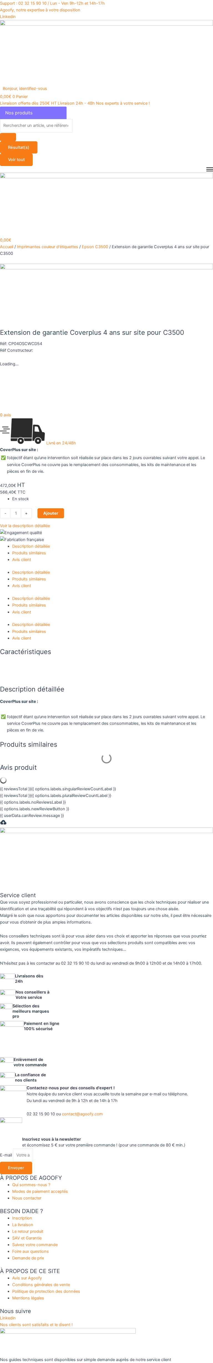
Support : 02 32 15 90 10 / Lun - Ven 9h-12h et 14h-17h (52, 3)
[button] (28, 88)
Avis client (21, 559)
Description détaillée (31, 546)
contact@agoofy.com (82, 1113)
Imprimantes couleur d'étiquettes (47, 246)
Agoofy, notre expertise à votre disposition (40, 9)
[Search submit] (8, 137)
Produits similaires (29, 552)
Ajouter (50, 513)
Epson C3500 (95, 246)
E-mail (6, 1155)
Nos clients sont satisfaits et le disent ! (36, 1324)
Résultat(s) (18, 147)
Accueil (6, 246)
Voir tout (16, 159)
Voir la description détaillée (25, 525)
